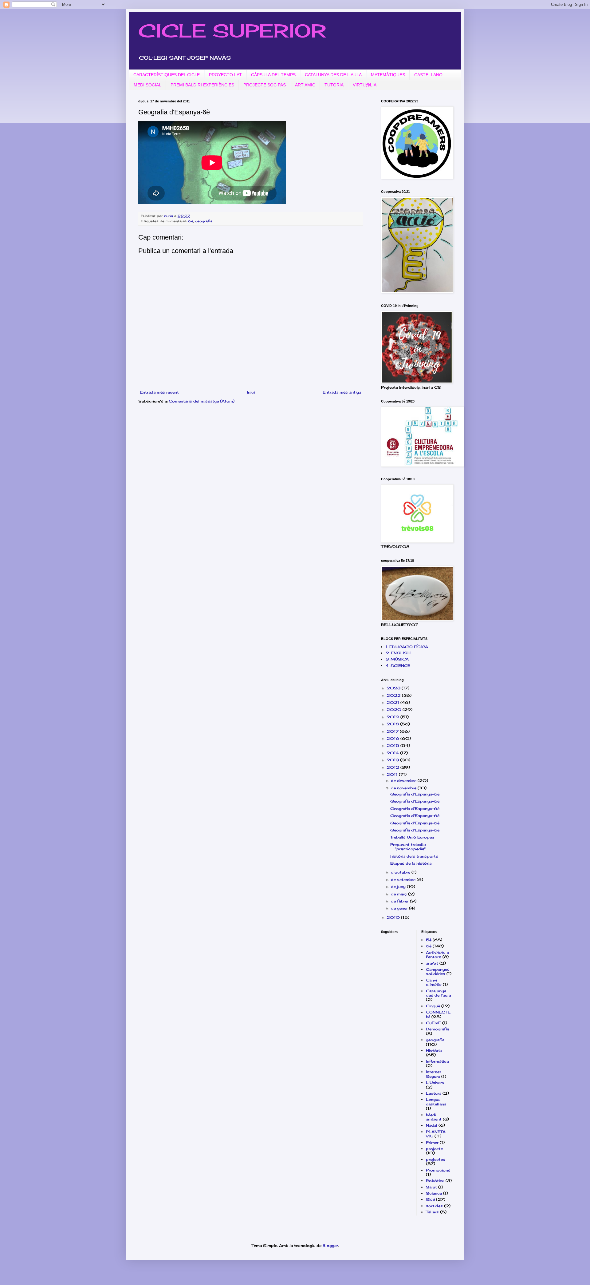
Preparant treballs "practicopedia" (408, 846)
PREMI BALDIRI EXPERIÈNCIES (202, 84)
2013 (393, 760)
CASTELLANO (428, 74)
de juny (399, 886)
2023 (394, 688)
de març (399, 894)
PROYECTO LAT (225, 74)
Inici (251, 392)
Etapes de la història (410, 863)
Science (434, 1193)
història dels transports (414, 856)
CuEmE (433, 1023)
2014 (393, 753)
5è (428, 940)
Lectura (433, 1093)
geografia (203, 221)
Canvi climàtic (434, 982)
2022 (394, 695)
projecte (434, 1148)
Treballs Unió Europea (412, 837)
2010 (394, 917)
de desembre (404, 780)
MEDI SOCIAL (147, 84)
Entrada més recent (159, 392)
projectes (435, 1159)
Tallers (432, 1212)
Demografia (437, 1029)
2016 (393, 738)
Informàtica (437, 1061)
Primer (432, 1142)
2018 (393, 724)
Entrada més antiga (342, 392)
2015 (393, 745)
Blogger (330, 1245)
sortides (434, 1206)
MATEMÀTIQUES (388, 74)
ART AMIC (305, 84)
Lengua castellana (436, 1101)
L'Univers (435, 1082)
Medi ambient (434, 1116)
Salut (431, 1187)
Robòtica (435, 1180)
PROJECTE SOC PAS (264, 84)
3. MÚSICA (397, 659)
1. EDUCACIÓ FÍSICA (407, 646)
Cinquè (433, 1006)
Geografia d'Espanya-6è (414, 794)
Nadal (431, 1125)
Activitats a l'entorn (437, 954)
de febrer (400, 901)
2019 (393, 717)
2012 (393, 767)
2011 (393, 774)
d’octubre (401, 872)
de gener (400, 908)
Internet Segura (433, 1073)
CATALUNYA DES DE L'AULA (333, 74)
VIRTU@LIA (364, 84)
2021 (393, 702)
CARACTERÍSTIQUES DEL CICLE (166, 74)
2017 (393, 731)
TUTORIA (334, 84)
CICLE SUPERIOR (232, 30)
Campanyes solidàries (438, 971)
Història (434, 1050)
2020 (395, 709)
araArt (432, 963)
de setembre (404, 879)
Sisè (430, 1199)
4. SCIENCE (398, 665)
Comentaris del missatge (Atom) (201, 401)
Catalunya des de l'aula (438, 993)
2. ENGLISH (398, 653)
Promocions (438, 1170)
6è (190, 221)
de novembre (404, 788)
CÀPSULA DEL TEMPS (273, 74)
